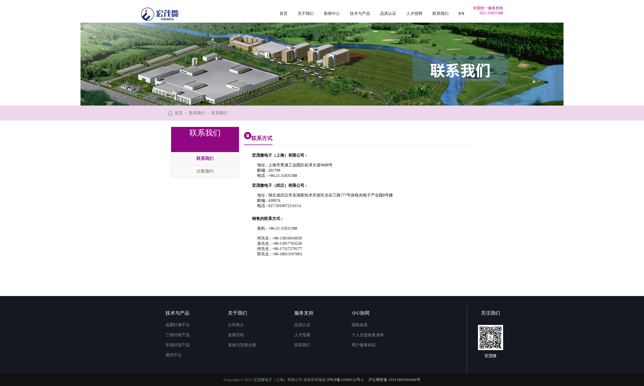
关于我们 (306, 13)
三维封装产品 (178, 335)
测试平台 (174, 355)
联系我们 (440, 13)
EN (461, 13)
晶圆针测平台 (178, 325)
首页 (283, 13)
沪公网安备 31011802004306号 (394, 380)
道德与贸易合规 (242, 345)
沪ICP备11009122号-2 (345, 380)
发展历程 (236, 335)
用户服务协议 (364, 345)
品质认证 (388, 13)
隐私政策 (360, 325)
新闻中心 (332, 13)
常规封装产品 (178, 345)
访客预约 (205, 171)
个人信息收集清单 (368, 335)
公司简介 (236, 325)
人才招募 (302, 335)
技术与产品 (360, 13)
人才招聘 (414, 13)
